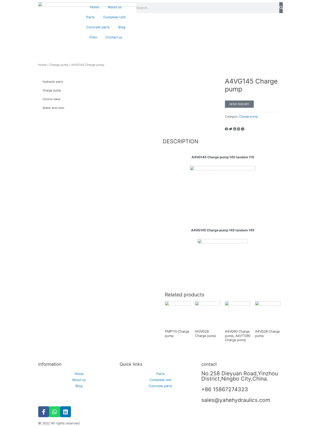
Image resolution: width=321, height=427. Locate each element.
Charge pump (58, 65)
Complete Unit (114, 17)
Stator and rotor (53, 107)
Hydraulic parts (53, 81)
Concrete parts (98, 27)
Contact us (114, 37)
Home (94, 7)
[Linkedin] (65, 411)
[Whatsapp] (54, 411)
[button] (226, 129)
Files (93, 37)
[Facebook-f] (43, 411)
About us (115, 7)
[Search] (281, 7)
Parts (90, 17)
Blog (121, 27)
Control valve (51, 99)
